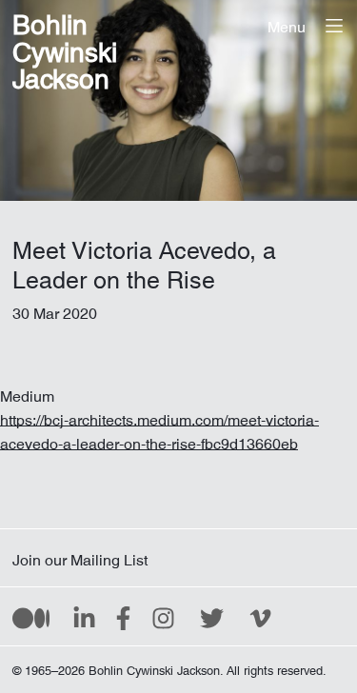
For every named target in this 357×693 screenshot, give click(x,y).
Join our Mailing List (80, 556)
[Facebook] (123, 617)
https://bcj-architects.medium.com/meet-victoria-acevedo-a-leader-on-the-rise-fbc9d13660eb (159, 428)
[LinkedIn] (84, 617)
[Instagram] (163, 617)
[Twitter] (212, 617)
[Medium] (31, 617)
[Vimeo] (260, 617)
